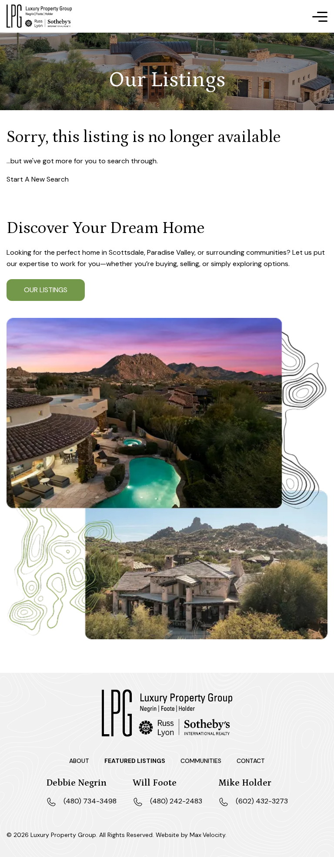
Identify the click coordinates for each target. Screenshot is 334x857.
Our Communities (146, 289)
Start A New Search (38, 179)
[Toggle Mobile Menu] (319, 17)
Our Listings (45, 289)
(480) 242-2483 (176, 801)
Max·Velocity (207, 835)
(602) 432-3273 (262, 801)
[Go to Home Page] (39, 16)
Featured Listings (134, 761)
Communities (200, 761)
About (79, 761)
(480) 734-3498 (90, 801)
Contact (251, 761)
